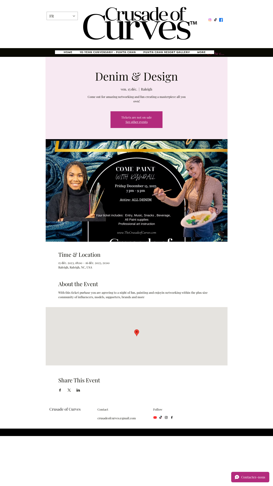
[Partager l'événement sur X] (69, 390)
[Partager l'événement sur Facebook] (60, 390)
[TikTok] (215, 20)
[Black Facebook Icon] (172, 417)
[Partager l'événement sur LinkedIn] (78, 390)
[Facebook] (221, 20)
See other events (137, 122)
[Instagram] (210, 20)
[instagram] (166, 417)
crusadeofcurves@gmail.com (117, 418)
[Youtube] (155, 417)
